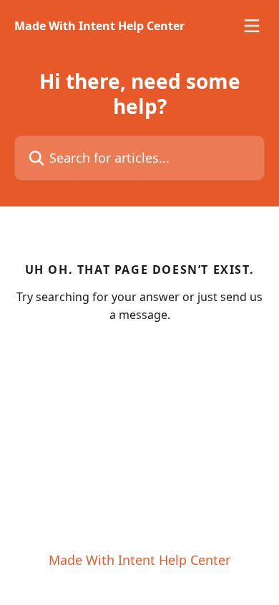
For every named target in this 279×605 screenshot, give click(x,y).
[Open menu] (252, 25)
